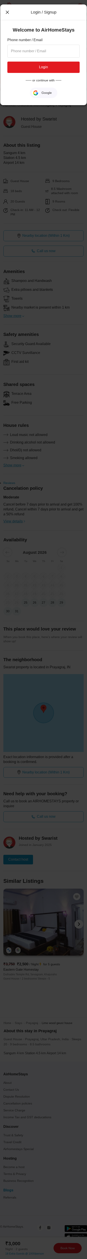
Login (43, 67)
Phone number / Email (25, 40)
